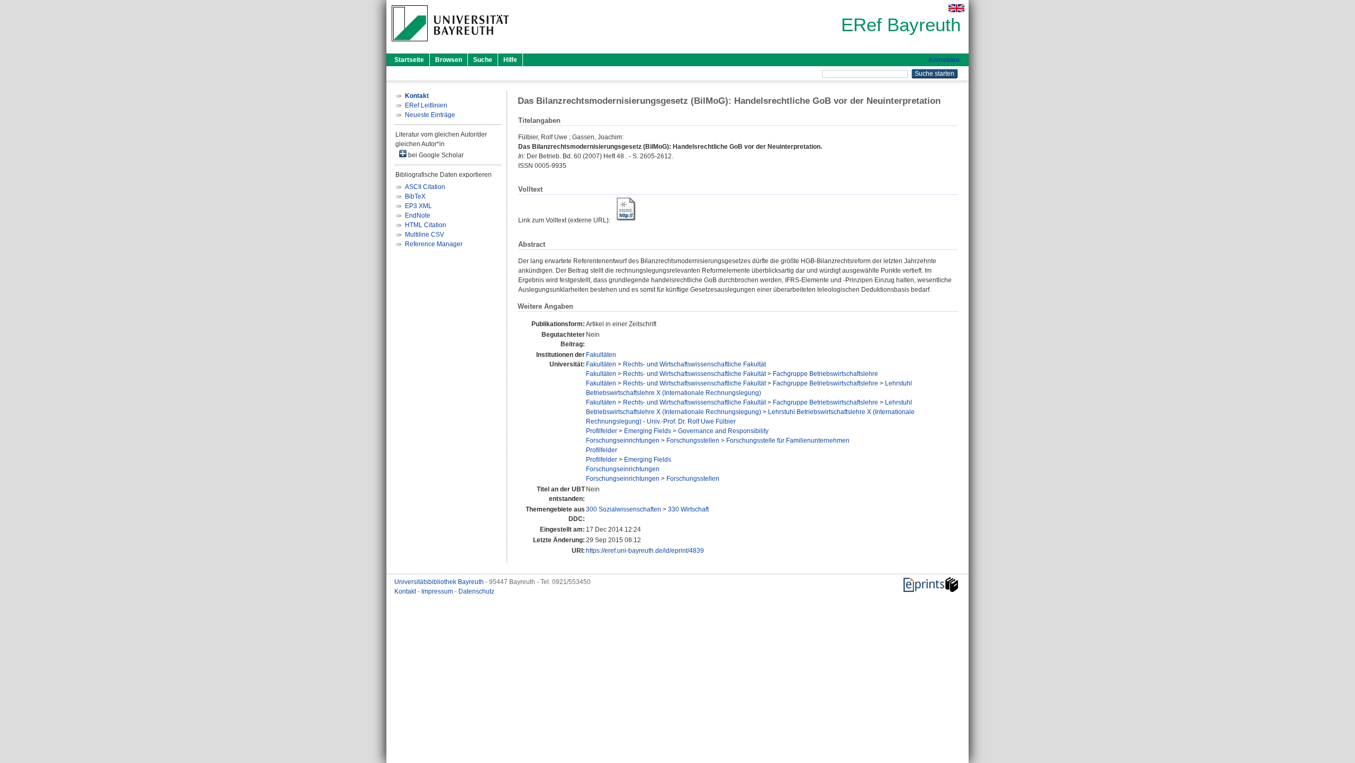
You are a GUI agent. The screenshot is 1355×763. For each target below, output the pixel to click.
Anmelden (943, 60)
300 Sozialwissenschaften (623, 509)
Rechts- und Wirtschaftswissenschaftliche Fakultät (694, 364)
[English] (956, 8)
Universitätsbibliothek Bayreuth (439, 582)
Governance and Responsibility (723, 431)
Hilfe (510, 60)
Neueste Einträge (430, 115)
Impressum (438, 591)
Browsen (448, 60)
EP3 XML (418, 206)
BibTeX (415, 196)
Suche (482, 60)
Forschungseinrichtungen (623, 440)
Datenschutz (476, 591)
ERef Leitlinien (426, 105)
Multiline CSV (424, 234)
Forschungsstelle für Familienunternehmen (788, 440)
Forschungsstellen (692, 440)
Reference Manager (434, 244)
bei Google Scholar (435, 155)
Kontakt (406, 591)
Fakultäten (601, 354)
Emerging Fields (647, 431)
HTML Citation (425, 225)
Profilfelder (601, 431)
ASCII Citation (425, 187)
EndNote (417, 215)
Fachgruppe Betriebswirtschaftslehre (825, 374)
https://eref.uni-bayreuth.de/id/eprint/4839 (645, 550)
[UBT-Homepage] (450, 44)
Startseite (409, 60)
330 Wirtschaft (688, 509)
